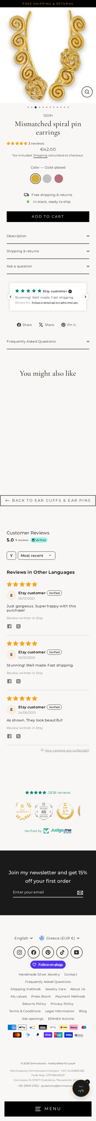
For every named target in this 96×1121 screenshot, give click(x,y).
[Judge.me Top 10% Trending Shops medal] (69, 811)
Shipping (40, 155)
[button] (17, 143)
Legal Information (60, 1011)
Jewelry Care (55, 989)
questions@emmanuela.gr (59, 1085)
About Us (77, 989)
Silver (47, 179)
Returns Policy (34, 1004)
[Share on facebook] (9, 627)
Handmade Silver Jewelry (39, 974)
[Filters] (11, 555)
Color (48, 167)
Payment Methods (70, 996)
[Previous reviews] (10, 297)
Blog (83, 1011)
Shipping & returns (23, 251)
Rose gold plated (59, 179)
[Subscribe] (79, 892)
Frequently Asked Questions (31, 341)
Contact (70, 974)
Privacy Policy (62, 1004)
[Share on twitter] (18, 626)
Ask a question (19, 266)
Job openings (33, 1018)
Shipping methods (25, 989)
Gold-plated (35, 179)
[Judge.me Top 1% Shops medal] (48, 811)
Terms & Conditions (25, 1011)
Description (16, 236)
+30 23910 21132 (28, 1085)
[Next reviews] (85, 297)
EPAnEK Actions (61, 1018)
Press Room (41, 996)
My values (19, 996)
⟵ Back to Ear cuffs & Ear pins (48, 500)
